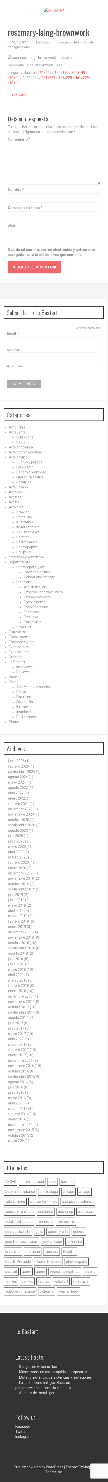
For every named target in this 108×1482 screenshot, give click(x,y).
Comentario (19, 139)
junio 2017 (16, 1028)
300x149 (78, 73)
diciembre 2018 (20, 932)
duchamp (45, 1212)
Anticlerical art (35, 587)
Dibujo (21, 692)
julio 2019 (15, 895)
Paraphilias (32, 622)
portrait (11, 1271)
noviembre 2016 (21, 1066)
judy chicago (52, 1242)
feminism (45, 1222)
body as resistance (20, 1192)
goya (39, 1232)
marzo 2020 (17, 857)
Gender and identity (39, 577)
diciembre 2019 (20, 873)
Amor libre (17, 427)
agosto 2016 (18, 1082)
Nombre (16, 190)
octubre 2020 (18, 820)
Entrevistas (18, 632)
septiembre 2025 (21, 772)
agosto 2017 (18, 1018)
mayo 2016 (17, 1098)
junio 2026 (16, 761)
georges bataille (18, 1232)
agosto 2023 (18, 788)
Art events (17, 432)
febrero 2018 (18, 986)
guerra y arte (58, 1232)
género (78, 1232)
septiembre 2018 (21, 948)
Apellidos (15, 366)
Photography (26, 547)
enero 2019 (17, 927)
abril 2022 (16, 793)
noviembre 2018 (21, 937)
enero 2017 (17, 1055)
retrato (89, 1271)
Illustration (24, 522)
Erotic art (23, 582)
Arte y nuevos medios (33, 687)
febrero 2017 (18, 1050)
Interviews (24, 667)
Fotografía (24, 702)
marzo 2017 (17, 1045)
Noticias (15, 677)
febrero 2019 (18, 921)
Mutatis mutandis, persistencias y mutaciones (55, 1377)
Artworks (16, 507)
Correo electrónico (25, 208)
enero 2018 (17, 991)
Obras (13, 682)
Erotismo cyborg (22, 642)
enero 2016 (17, 1119)
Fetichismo (25, 467)
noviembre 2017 (21, 1002)
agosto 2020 (18, 831)
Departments (19, 562)
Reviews (23, 672)
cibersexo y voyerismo (26, 557)
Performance (27, 542)
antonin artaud (32, 1182)
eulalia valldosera (19, 1222)
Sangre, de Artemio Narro (39, 1367)
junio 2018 (16, 964)
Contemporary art (30, 567)
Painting (22, 537)
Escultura (23, 697)
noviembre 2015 (21, 1130)
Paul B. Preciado (18, 1262)
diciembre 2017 (20, 996)
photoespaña (76, 1262)
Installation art (27, 527)
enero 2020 (17, 868)
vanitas (27, 1281)
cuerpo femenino (43, 1202)
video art (61, 1281)
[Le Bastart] (54, 10)
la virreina (74, 1242)
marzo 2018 (17, 980)
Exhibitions (24, 437)
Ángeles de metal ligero (38, 1393)
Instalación (24, 712)
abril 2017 (16, 1039)
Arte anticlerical (21, 447)
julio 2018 (15, 959)
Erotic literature (36, 607)
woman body (68, 1291)
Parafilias (23, 482)
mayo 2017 (17, 1034)
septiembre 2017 (21, 1012)
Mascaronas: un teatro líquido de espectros (53, 1372)
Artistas (15, 497)
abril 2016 (16, 1103)
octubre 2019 (18, 884)
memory (51, 1252)
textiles (11, 1281)
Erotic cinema (34, 602)
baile (52, 1182)
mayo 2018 (17, 970)
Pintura (14, 722)
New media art (27, 532)
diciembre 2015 (20, 1125)
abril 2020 (16, 852)
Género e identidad (31, 472)
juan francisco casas (21, 1242)
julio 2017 (15, 1023)
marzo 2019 (17, 916)
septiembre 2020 (21, 825)
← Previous (17, 95)
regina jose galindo (65, 1271)
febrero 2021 (18, 804)
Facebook (23, 1427)
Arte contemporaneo (25, 452)
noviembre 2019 (21, 878)
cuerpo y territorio (19, 1212)
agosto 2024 (18, 777)
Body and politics (37, 572)
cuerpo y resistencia (78, 1202)
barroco (67, 1182)
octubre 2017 (18, 1007)
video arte (81, 1281)
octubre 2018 (18, 943)
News (20, 442)
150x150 (61, 73)
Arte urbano (18, 487)
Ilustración (24, 707)
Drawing (22, 512)
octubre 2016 (18, 1071)
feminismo (66, 1222)
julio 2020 (15, 836)
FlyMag (84, 1467)
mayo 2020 (17, 846)
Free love (31, 617)
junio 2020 (16, 841)
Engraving (24, 517)
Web (11, 226)
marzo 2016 (17, 1109)
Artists (14, 502)
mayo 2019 (17, 905)
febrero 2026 (18, 766)
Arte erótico (18, 457)
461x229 (44, 73)
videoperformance (20, 1291)
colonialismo (15, 1202)
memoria (32, 1252)
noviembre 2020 (21, 814)
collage (68, 1192)
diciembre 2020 (20, 809)
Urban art (23, 627)
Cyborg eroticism (37, 597)
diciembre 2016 (20, 1060)
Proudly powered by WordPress (39, 1467)
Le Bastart (43, 42)
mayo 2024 (17, 782)
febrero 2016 (18, 1114)
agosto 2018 (18, 953)
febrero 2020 (18, 862)
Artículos (16, 492)
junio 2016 (16, 1092)
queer (26, 1271)
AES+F (10, 1182)
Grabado (15, 657)
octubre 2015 (18, 1135)
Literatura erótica (30, 477)
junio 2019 (16, 900)
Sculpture (24, 552)
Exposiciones (19, 652)
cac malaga (49, 1192)
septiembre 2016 (21, 1076)
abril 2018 (16, 975)
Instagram (23, 1437)
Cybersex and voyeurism (43, 592)
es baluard (86, 1212)
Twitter (21, 1432)
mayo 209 (16, 1141)
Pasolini (69, 1252)
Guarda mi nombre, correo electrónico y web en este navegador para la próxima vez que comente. (51, 252)
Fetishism (31, 612)
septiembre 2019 (21, 889)
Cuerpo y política (29, 462)
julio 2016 (15, 1087)
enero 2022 (17, 798)
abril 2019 (16, 911)
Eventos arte (19, 647)
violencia (46, 1291)
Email (13, 333)
